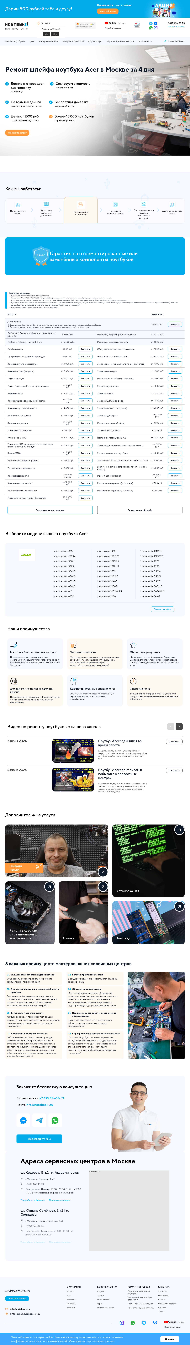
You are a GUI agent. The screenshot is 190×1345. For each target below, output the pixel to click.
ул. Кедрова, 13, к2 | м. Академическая (50, 1172)
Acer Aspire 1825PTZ (152, 556)
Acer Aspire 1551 (107, 571)
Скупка (100, 1295)
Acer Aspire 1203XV (65, 556)
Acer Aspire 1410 (64, 591)
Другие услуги (95, 41)
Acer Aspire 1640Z (108, 581)
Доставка (162, 1291)
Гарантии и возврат (167, 1303)
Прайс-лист (163, 1295)
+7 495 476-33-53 (175, 23)
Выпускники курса (105, 1308)
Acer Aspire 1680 (107, 596)
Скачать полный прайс (140, 510)
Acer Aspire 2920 (150, 561)
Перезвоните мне (39, 1138)
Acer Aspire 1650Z (108, 586)
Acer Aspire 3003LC (152, 586)
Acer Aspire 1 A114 (64, 551)
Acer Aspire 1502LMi (109, 556)
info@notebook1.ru (39, 1104)
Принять (169, 1339)
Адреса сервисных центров (120, 41)
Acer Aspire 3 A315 (151, 576)
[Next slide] (179, 726)
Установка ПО (103, 1299)
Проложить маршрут (60, 1200)
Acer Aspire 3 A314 (151, 571)
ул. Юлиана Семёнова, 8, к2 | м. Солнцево (45, 1212)
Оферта (162, 1308)
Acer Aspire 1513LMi (109, 561)
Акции (161, 1312)
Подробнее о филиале (33, 1200)
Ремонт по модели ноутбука (141, 1308)
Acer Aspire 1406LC (65, 586)
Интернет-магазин (48, 41)
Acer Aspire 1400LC (66, 576)
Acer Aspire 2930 (150, 566)
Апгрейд (101, 1291)
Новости (70, 1291)
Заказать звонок (176, 26)
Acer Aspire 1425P (65, 596)
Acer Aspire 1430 (107, 551)
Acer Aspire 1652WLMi (110, 591)
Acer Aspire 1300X (65, 561)
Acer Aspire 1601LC (108, 576)
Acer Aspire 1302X (65, 566)
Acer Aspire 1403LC (65, 581)
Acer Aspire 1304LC (65, 571)
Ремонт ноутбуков (15, 41)
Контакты (70, 1303)
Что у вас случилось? (73, 41)
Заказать (175, 324)
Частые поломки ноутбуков (140, 1304)
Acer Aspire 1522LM (109, 566)
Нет (55, 34)
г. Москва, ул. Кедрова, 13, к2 (25, 1314)
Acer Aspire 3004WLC (153, 591)
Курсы (100, 1303)
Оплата (161, 1299)
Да (46, 34)
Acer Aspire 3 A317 (151, 581)
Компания (144, 41)
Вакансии (70, 1308)
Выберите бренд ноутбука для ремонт (140, 1298)
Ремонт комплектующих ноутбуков (139, 1292)
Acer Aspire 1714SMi (152, 551)
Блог (68, 1295)
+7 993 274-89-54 (34, 1226)
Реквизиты (71, 1299)
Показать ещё (161, 609)
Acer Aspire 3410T (151, 596)
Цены (31, 41)
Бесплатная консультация (50, 510)
